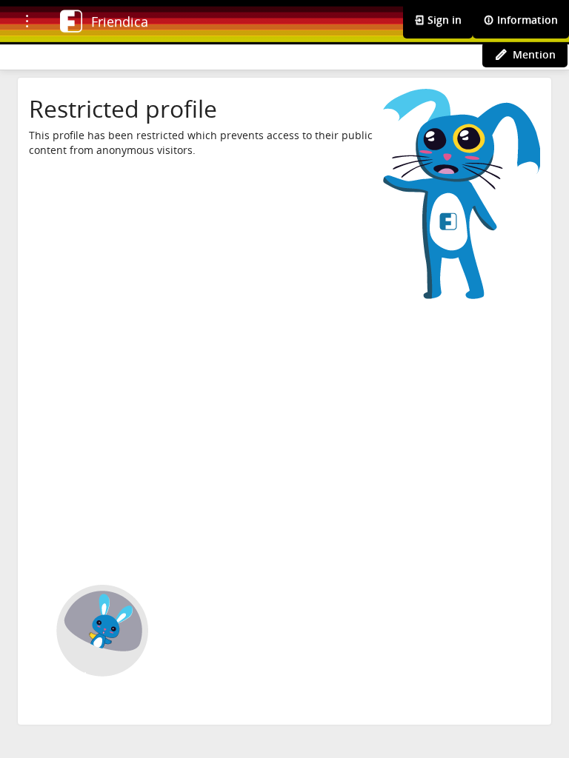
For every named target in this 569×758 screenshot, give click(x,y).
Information (526, 20)
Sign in (443, 20)
